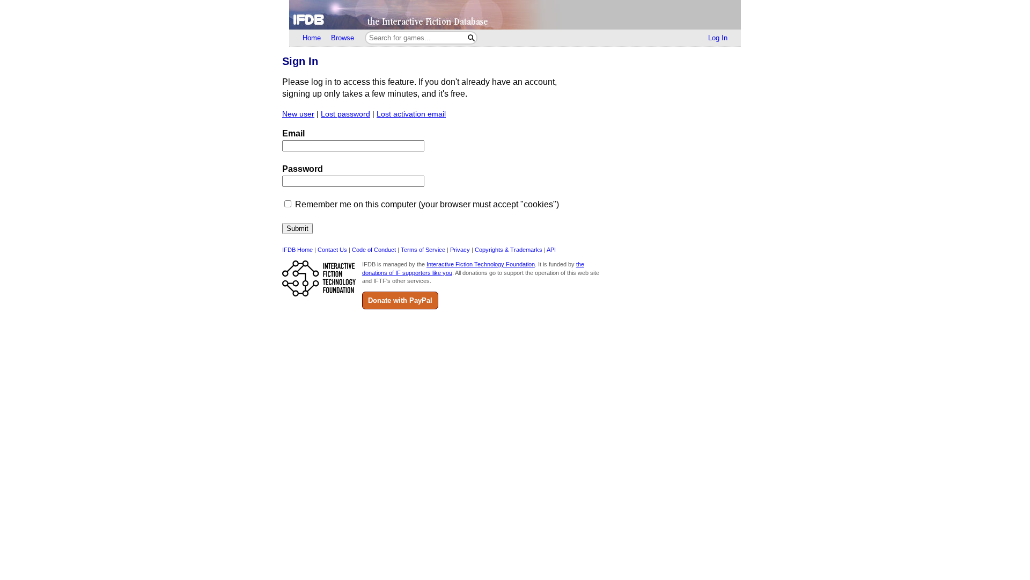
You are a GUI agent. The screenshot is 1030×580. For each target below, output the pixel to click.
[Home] (515, 15)
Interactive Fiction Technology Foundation (480, 264)
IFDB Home (297, 250)
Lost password (345, 114)
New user (298, 114)
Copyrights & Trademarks (508, 250)
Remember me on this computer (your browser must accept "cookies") (427, 204)
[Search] (471, 38)
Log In (717, 38)
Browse (342, 38)
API (551, 250)
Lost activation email (411, 114)
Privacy (460, 250)
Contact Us (332, 250)
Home (312, 38)
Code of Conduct (374, 250)
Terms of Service (423, 250)
